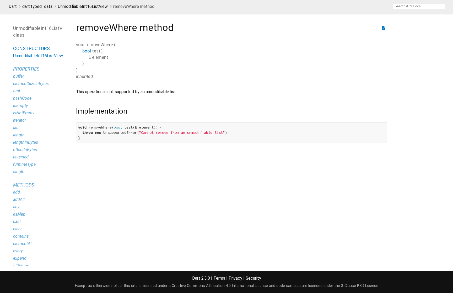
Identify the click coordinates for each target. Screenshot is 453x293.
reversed (21, 157)
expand (19, 258)
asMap (19, 214)
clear (17, 228)
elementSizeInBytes (31, 83)
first (16, 90)
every (18, 250)
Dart (13, 6)
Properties (26, 69)
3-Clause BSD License (359, 286)
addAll (19, 199)
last (16, 127)
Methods (23, 185)
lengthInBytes (25, 142)
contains (21, 236)
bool (86, 51)
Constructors (31, 48)
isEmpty (20, 105)
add (16, 192)
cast (17, 221)
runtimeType (24, 164)
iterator (19, 120)
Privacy (235, 278)
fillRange (21, 265)
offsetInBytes (25, 149)
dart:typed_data (37, 6)
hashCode (22, 98)
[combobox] (419, 6)
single (18, 171)
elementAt (22, 243)
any (16, 206)
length (19, 134)
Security (253, 278)
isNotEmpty (23, 112)
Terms (219, 278)
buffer (18, 76)
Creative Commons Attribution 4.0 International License (220, 286)
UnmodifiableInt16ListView (83, 6)
